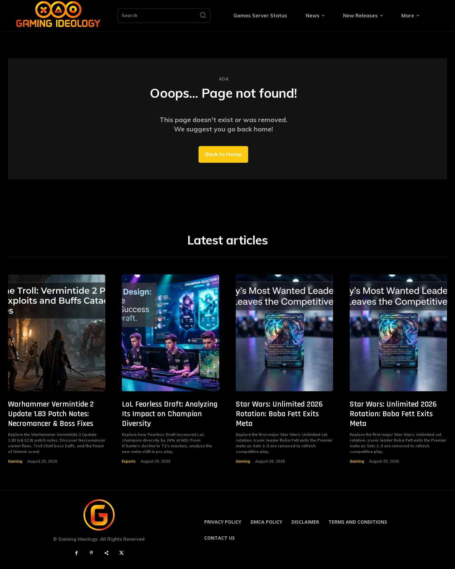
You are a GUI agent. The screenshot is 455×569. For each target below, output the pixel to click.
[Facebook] (76, 553)
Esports (129, 461)
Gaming (15, 461)
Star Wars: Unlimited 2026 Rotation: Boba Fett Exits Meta (279, 414)
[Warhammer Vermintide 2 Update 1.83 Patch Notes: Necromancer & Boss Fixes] (56, 332)
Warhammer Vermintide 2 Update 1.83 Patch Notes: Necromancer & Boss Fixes (51, 414)
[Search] (203, 15)
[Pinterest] (91, 553)
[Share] (106, 553)
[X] (121, 553)
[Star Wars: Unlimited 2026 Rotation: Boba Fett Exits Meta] (284, 332)
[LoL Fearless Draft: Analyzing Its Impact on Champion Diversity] (170, 332)
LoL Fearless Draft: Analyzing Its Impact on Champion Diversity (170, 414)
